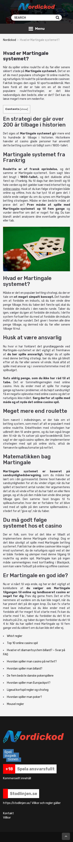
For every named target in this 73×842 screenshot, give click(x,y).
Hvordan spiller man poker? (24, 697)
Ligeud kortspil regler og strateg (27, 690)
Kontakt (8, 813)
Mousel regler (15, 704)
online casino (11, 189)
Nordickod (9, 40)
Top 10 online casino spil (22, 643)
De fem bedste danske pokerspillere (30, 675)
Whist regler (14, 636)
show (24, 109)
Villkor (7, 817)
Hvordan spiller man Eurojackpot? (28, 682)
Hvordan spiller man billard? (24, 668)
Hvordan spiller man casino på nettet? (32, 661)
